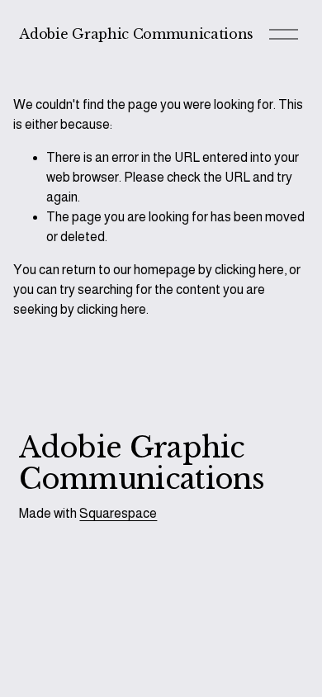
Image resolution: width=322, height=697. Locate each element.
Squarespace (118, 513)
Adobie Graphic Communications (136, 34)
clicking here (249, 270)
